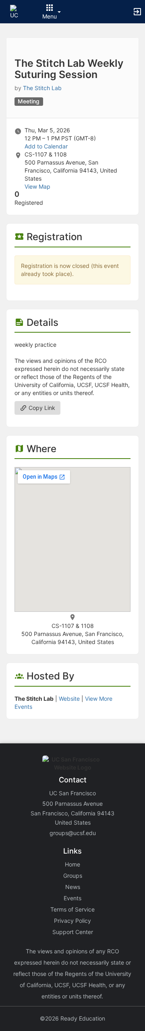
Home (72, 864)
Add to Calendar (46, 146)
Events (72, 898)
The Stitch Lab (42, 87)
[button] (17, 11)
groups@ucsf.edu (73, 832)
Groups (72, 875)
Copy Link (41, 407)
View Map (37, 186)
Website (69, 698)
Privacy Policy (72, 920)
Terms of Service (72, 909)
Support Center (72, 931)
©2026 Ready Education (72, 1018)
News (72, 886)
